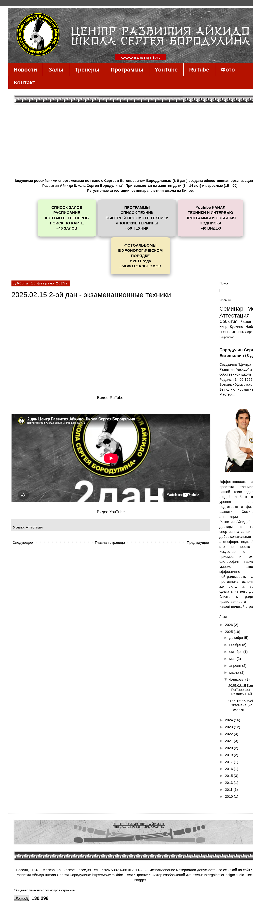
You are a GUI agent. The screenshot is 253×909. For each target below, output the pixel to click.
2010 (229, 796)
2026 (229, 625)
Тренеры (87, 70)
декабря (236, 638)
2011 (229, 790)
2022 (229, 734)
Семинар (231, 308)
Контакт (24, 82)
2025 (229, 632)
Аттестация (34, 527)
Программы (127, 70)
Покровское (226, 337)
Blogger (140, 880)
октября (236, 652)
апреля (235, 666)
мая (233, 659)
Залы (55, 70)
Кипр (223, 327)
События (228, 321)
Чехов (246, 322)
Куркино (236, 327)
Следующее (22, 543)
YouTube (166, 70)
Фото (228, 70)
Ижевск (237, 332)
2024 (229, 720)
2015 (229, 776)
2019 (229, 755)
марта (234, 672)
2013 (229, 783)
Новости (25, 70)
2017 (229, 762)
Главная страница (110, 543)
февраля (237, 679)
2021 (229, 741)
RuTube (199, 70)
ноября (235, 645)
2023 (229, 727)
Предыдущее (198, 543)
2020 (229, 748)
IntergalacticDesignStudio (224, 875)
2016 (229, 769)
